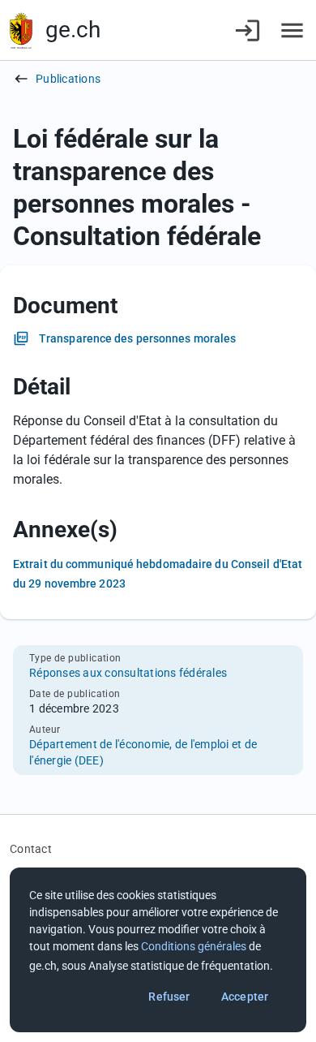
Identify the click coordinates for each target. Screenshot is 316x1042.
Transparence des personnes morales (137, 338)
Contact (31, 848)
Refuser (169, 996)
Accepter (244, 996)
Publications (68, 78)
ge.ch (72, 29)
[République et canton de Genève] (21, 30)
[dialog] (158, 950)
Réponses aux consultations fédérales (128, 672)
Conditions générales (193, 946)
